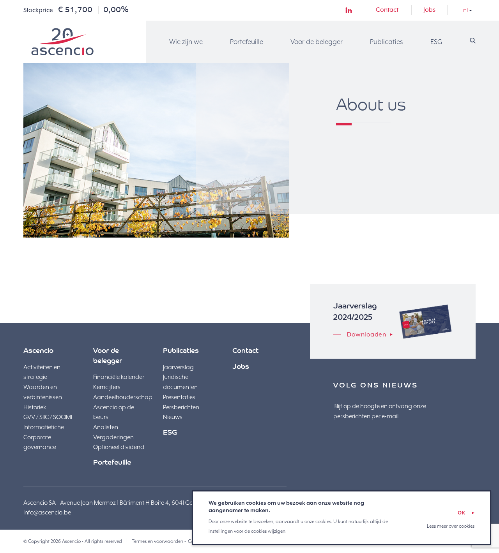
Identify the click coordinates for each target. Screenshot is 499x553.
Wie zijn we (186, 42)
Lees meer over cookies (450, 526)
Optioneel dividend (118, 447)
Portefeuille (246, 42)
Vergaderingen (113, 437)
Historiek (34, 407)
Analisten (105, 427)
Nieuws (172, 417)
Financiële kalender (118, 376)
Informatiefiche (43, 427)
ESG (436, 42)
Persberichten (181, 407)
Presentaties (179, 397)
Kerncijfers (106, 387)
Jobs (429, 9)
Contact (387, 9)
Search (473, 41)
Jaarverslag (178, 367)
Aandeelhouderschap (122, 397)
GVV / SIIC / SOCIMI (47, 417)
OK (461, 513)
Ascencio (62, 41)
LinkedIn (348, 10)
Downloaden (366, 334)
